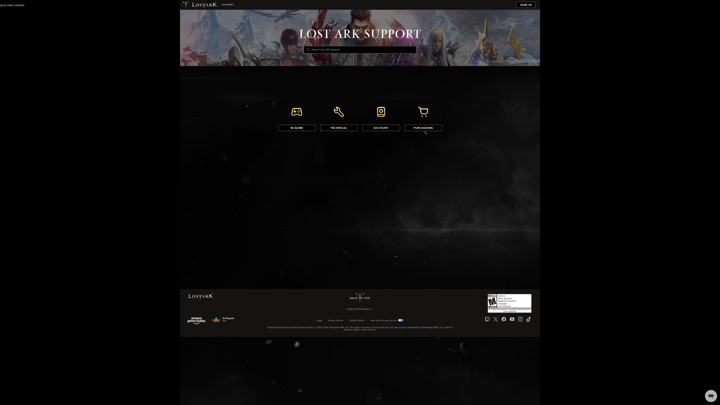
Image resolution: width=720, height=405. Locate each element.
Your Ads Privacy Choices (383, 321)
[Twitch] (487, 319)
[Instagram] (520, 319)
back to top (360, 298)
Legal (319, 321)
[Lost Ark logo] (199, 5)
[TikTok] (529, 319)
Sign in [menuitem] (526, 5)
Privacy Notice (335, 321)
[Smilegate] (223, 319)
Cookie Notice (356, 321)
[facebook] (504, 319)
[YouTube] (512, 319)
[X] (496, 319)
